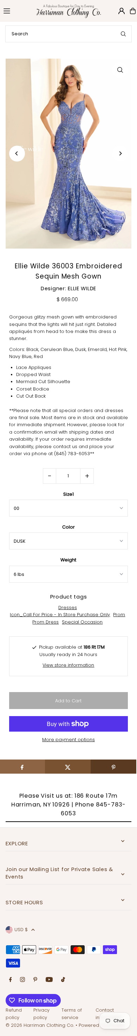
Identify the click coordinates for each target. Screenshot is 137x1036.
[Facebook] (10, 980)
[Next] (120, 153)
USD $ (21, 930)
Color (68, 527)
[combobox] (68, 33)
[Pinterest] (35, 980)
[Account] (121, 11)
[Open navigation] (15, 10)
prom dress (45, 622)
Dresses (67, 608)
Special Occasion (82, 622)
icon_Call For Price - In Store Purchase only (60, 615)
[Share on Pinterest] (113, 767)
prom (119, 615)
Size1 (68, 494)
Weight (68, 560)
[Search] (123, 33)
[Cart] (133, 11)
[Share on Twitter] (68, 767)
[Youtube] (49, 980)
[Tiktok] (63, 980)
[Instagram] (22, 980)
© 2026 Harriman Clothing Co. (41, 1025)
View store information (68, 665)
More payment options (68, 740)
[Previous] (17, 153)
